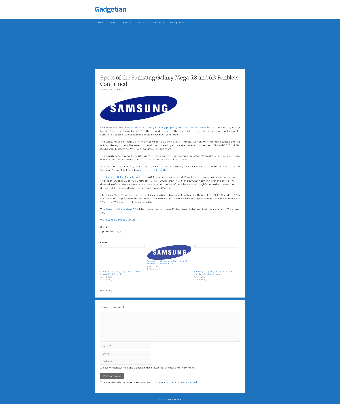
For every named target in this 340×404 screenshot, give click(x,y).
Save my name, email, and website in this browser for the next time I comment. (148, 367)
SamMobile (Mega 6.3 (117, 220)
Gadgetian (110, 9)
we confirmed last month (151, 170)
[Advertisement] (170, 46)
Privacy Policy (177, 22)
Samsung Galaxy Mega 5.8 (121, 209)
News (112, 22)
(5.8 (133, 220)
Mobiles (124, 22)
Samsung (107, 290)
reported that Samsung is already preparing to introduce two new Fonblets (170, 127)
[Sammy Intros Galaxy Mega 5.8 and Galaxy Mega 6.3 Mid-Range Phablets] (122, 257)
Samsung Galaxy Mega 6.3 (120, 177)
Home (101, 22)
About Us (157, 22)
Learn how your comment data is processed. (171, 382)
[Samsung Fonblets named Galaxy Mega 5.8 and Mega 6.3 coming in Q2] (169, 252)
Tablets (140, 22)
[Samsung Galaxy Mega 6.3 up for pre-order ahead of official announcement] (216, 257)
